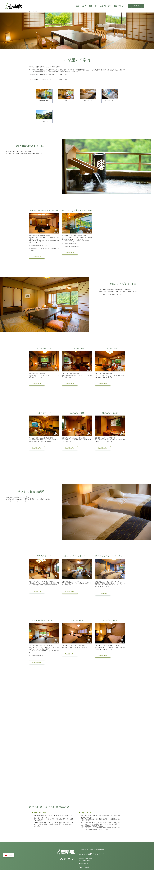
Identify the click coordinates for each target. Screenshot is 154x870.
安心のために (44, 121)
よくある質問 (85, 867)
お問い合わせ (84, 863)
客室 (90, 6)
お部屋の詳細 (37, 256)
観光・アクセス (119, 6)
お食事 (84, 6)
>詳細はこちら (63, 79)
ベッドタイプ (88, 100)
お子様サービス (105, 6)
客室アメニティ (109, 100)
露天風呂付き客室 (44, 100)
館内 (96, 6)
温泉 (77, 6)
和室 (66, 100)
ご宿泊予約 (136, 6)
